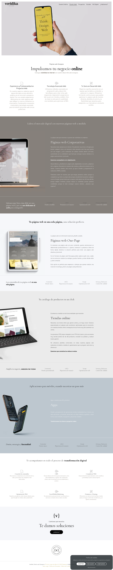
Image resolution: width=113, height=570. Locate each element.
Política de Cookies (65, 566)
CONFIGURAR (101, 564)
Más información (91, 567)
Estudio (88, 4)
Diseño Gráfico (63, 4)
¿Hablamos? (104, 4)
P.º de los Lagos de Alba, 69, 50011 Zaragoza (56, 564)
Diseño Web (73, 4)
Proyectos (81, 4)
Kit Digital (95, 4)
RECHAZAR (90, 564)
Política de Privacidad (54, 566)
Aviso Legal (45, 566)
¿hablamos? (56, 532)
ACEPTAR (81, 564)
